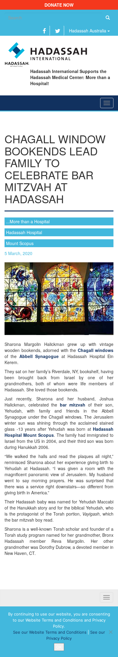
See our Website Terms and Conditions (50, 632)
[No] (110, 632)
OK (59, 647)
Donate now (59, 5)
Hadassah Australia (88, 31)
